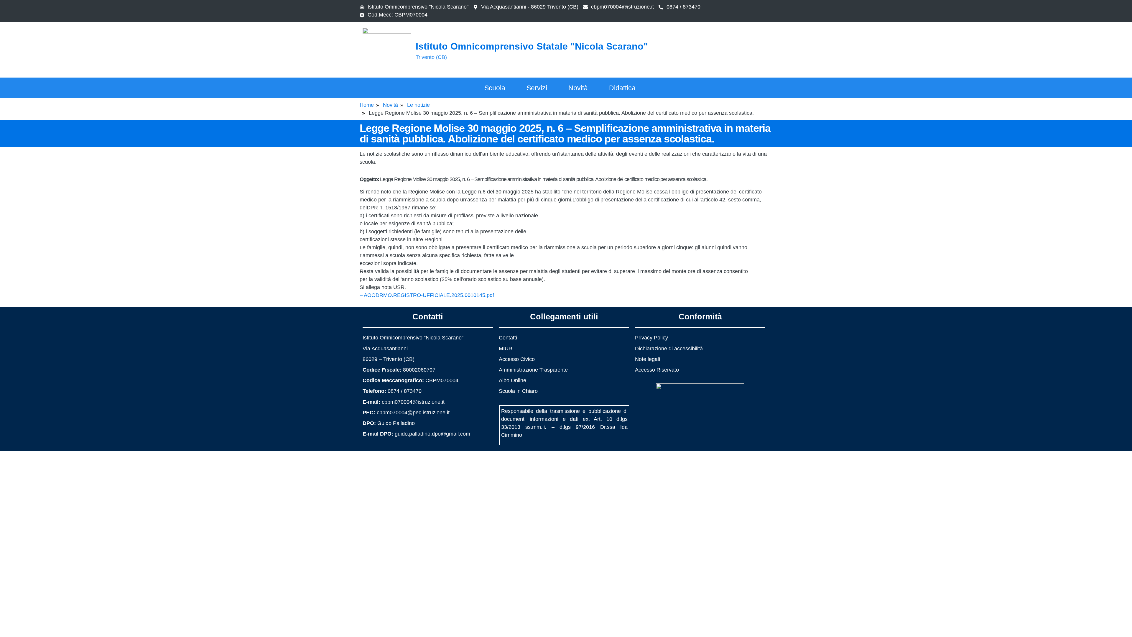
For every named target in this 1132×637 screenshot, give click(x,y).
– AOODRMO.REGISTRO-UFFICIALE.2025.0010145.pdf (427, 295)
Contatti (508, 338)
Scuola (494, 88)
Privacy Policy (651, 338)
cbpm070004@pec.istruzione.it (413, 413)
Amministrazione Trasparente (533, 370)
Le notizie (418, 105)
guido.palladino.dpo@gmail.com (432, 434)
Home (367, 105)
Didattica (622, 88)
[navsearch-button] (741, 49)
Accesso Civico (517, 359)
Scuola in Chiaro (518, 391)
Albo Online (512, 380)
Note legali (647, 359)
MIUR (505, 349)
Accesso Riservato (657, 370)
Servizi (536, 88)
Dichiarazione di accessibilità (669, 349)
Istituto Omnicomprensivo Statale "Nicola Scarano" (532, 46)
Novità (578, 88)
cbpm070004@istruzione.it (622, 7)
